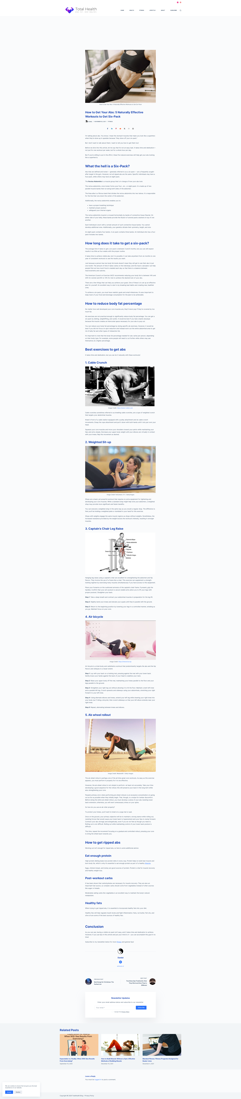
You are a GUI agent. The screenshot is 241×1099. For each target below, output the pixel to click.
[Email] (129, 129)
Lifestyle (152, 10)
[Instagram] (177, 2)
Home (122, 10)
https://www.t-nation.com (125, 408)
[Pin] (116, 129)
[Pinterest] (180, 2)
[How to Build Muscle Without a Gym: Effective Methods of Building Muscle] (120, 1045)
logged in (98, 1079)
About (163, 10)
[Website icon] (120, 962)
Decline (18, 1092)
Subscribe (173, 10)
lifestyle (148, 863)
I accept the (121, 1012)
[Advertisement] (120, 30)
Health (131, 10)
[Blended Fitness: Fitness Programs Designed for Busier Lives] (162, 1045)
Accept (9, 1092)
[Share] (107, 129)
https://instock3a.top (124, 661)
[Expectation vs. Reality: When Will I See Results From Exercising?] (79, 1045)
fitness (119, 942)
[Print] (133, 129)
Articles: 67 (120, 966)
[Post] (124, 129)
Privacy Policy (125, 1012)
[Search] (180, 10)
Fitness (141, 10)
